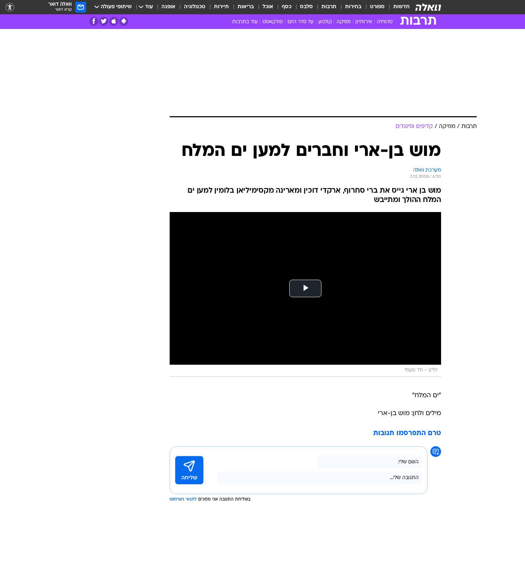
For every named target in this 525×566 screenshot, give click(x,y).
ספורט (377, 7)
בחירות (353, 7)
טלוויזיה (384, 22)
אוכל (267, 7)
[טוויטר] (103, 21)
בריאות (246, 7)
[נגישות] (9, 7)
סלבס (306, 7)
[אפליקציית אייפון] (113, 21)
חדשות (401, 7)
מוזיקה (343, 22)
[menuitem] (397, 7)
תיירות (221, 7)
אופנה (168, 7)
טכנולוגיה (194, 7)
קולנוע (325, 22)
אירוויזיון (363, 22)
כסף (286, 7)
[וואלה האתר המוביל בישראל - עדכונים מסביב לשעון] (428, 7)
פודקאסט (272, 22)
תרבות (328, 7)
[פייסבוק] (93, 21)
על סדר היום (301, 22)
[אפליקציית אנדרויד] (123, 21)
